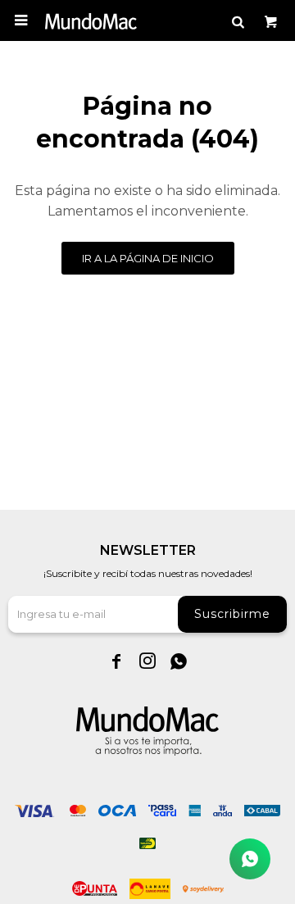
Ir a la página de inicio (148, 258)
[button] (237, 20)
